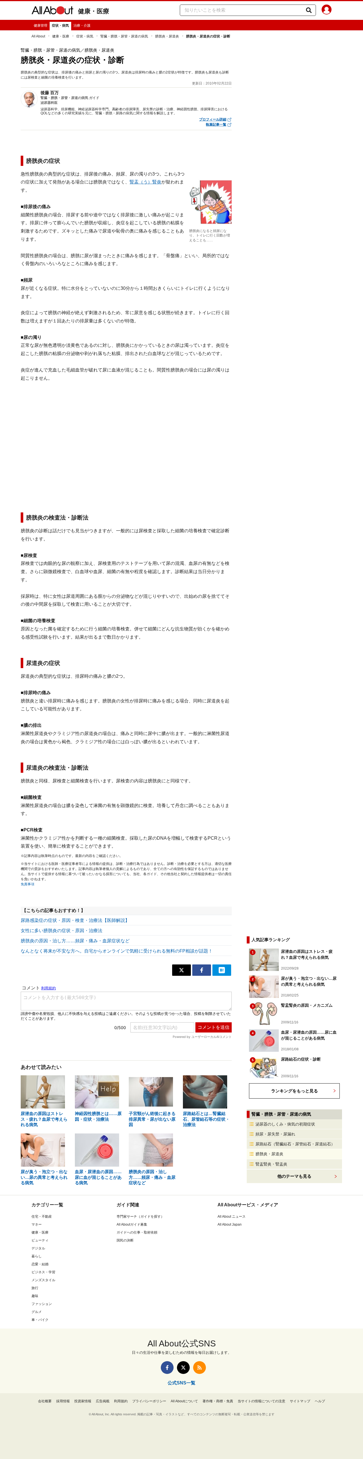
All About (38, 36)
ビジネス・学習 (43, 1272)
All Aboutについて (184, 1401)
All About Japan (230, 1224)
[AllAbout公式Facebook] (167, 1367)
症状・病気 (60, 26)
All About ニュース (232, 1217)
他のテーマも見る (294, 1176)
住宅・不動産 (41, 1217)
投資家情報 (82, 1401)
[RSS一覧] (199, 1367)
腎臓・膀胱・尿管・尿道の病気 (124, 36)
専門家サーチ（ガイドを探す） (140, 1217)
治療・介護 (81, 26)
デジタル (38, 1248)
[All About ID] (327, 10)
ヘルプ (320, 1401)
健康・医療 (93, 11)
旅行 (34, 1288)
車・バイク (39, 1320)
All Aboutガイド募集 (132, 1224)
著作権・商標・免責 (217, 1401)
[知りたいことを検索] (309, 10)
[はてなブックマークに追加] (221, 970)
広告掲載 (102, 1401)
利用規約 (121, 1401)
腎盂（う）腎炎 (145, 182)
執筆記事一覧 (216, 124)
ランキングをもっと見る (294, 1090)
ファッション (41, 1304)
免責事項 (27, 884)
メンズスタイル (43, 1280)
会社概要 (45, 1401)
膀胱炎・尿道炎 (167, 36)
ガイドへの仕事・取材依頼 (137, 1232)
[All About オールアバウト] (52, 11)
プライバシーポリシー (149, 1401)
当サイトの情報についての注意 (261, 1401)
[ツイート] (181, 970)
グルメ (36, 1312)
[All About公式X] (183, 1367)
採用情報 (63, 1401)
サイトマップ (300, 1401)
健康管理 (40, 26)
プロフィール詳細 (212, 119)
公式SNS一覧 (181, 1382)
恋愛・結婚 (39, 1264)
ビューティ (39, 1240)
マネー (36, 1224)
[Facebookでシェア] (201, 970)
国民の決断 (125, 1240)
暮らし (36, 1256)
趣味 (34, 1296)
